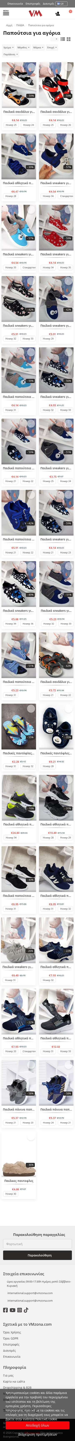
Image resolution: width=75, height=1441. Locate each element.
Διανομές (48, 3)
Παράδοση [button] (10, 54)
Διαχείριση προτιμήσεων (37, 1434)
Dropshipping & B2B (17, 1388)
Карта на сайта (14, 1381)
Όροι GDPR (10, 1338)
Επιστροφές (33, 3)
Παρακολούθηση (39, 1255)
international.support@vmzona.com (30, 1293)
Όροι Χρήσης (12, 1332)
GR (62, 3)
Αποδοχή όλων (37, 1425)
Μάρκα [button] (37, 47)
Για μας (8, 1375)
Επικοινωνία (15, 3)
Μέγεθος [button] (23, 47)
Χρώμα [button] (8, 47)
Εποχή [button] (51, 47)
